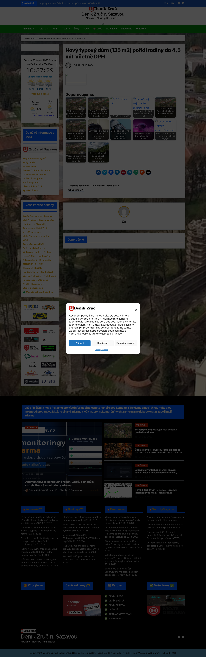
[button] (135, 308)
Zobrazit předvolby (126, 343)
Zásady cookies (101, 349)
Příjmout (80, 343)
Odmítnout (102, 343)
